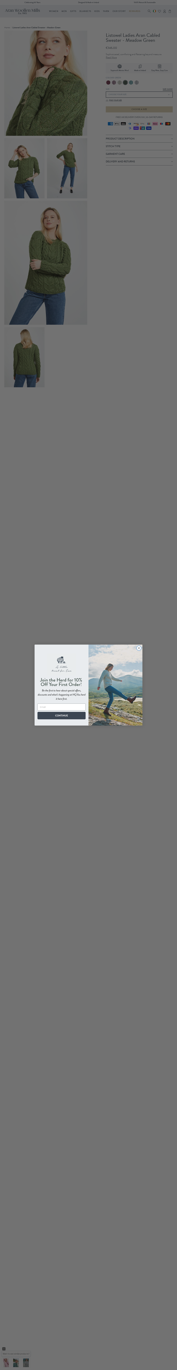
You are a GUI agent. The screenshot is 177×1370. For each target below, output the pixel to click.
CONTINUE (61, 715)
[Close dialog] (138, 648)
